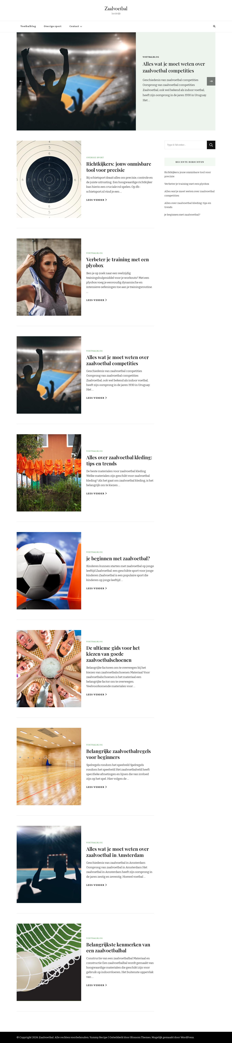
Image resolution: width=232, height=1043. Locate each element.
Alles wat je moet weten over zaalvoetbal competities (117, 360)
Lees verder (95, 200)
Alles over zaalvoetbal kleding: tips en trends (119, 460)
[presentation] (21, 81)
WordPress (187, 1037)
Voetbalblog (28, 26)
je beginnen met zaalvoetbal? (118, 558)
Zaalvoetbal (116, 8)
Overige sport (52, 26)
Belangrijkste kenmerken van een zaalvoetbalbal (118, 947)
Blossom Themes (140, 1037)
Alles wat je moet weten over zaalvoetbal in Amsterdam (117, 852)
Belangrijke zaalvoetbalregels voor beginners (118, 754)
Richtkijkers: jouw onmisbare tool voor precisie (175, 69)
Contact (74, 26)
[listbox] (116, 81)
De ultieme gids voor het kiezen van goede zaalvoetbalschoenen (113, 653)
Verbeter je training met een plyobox (117, 262)
